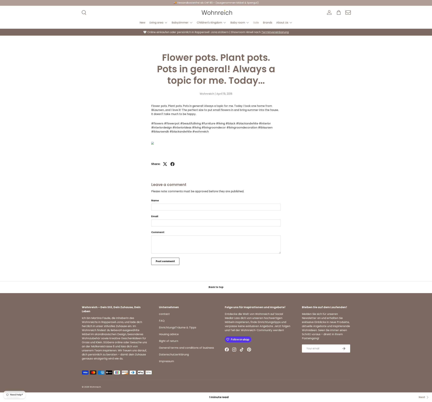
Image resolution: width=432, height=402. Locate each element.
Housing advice (169, 334)
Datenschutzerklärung (174, 354)
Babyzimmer (180, 22)
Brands (267, 22)
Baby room (237, 22)
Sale (256, 22)
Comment (157, 232)
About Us (282, 22)
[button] (338, 12)
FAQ (162, 321)
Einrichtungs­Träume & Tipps (177, 327)
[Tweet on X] (165, 164)
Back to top (216, 287)
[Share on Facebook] (172, 164)
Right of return (168, 341)
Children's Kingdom (209, 22)
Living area (156, 22)
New (142, 22)
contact (164, 314)
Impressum (166, 361)
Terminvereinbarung (275, 32)
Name (155, 200)
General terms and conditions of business (186, 348)
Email (154, 216)
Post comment (165, 261)
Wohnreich (95, 386)
